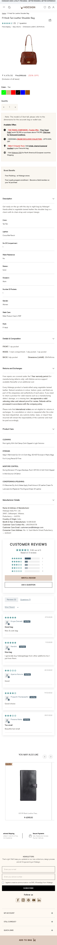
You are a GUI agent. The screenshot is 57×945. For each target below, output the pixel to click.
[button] (7, 23)
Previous (45, 757)
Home (4, 13)
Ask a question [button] (28, 585)
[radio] (3, 92)
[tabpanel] (28, 51)
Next (51, 757)
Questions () (25, 600)
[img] (10, 618)
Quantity (4, 101)
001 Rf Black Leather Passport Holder (32, 813)
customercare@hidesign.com (32, 527)
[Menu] (4, 7)
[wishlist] (45, 7)
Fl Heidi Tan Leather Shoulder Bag (18, 13)
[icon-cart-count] (49, 7)
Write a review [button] (28, 578)
